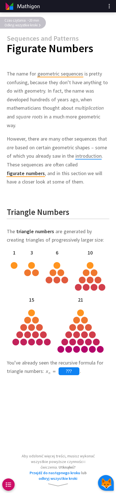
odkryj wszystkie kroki (58, 478)
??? (69, 371)
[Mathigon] (22, 6)
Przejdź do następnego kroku (55, 472)
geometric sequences (60, 73)
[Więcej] (109, 6)
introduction (88, 156)
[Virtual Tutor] (106, 483)
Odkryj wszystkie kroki (21, 25)
